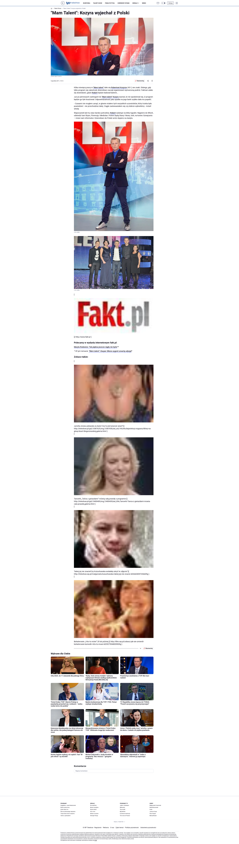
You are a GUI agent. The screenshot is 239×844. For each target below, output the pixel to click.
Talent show (97, 3)
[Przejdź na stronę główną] (63, 4)
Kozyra (116, 97)
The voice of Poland (125, 815)
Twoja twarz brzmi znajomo (67, 813)
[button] (163, 3)
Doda (151, 809)
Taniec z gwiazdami (65, 815)
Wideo (144, 3)
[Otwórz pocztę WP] (157, 3)
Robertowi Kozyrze (119, 87)
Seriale (135, 3)
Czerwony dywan (123, 3)
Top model (122, 809)
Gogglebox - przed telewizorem (68, 805)
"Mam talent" (98, 87)
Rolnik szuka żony (65, 807)
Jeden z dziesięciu (124, 805)
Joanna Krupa (153, 811)
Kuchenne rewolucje (125, 813)
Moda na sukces (94, 813)
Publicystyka (110, 3)
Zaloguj (170, 3)
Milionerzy (122, 807)
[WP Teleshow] (74, 3)
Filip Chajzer (153, 813)
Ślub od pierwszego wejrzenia (67, 811)
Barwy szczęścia (94, 807)
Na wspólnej (93, 805)
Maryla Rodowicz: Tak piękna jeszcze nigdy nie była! (95, 347)
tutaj (95, 840)
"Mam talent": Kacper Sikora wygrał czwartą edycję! (110, 351)
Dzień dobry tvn (64, 809)
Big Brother (122, 811)
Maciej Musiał (153, 815)
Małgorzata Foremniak (155, 805)
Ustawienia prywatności (148, 827)
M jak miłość (93, 809)
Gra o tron (92, 811)
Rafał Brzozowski (154, 807)
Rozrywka (86, 3)
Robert (95, 93)
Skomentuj (140, 81)
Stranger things (94, 815)
